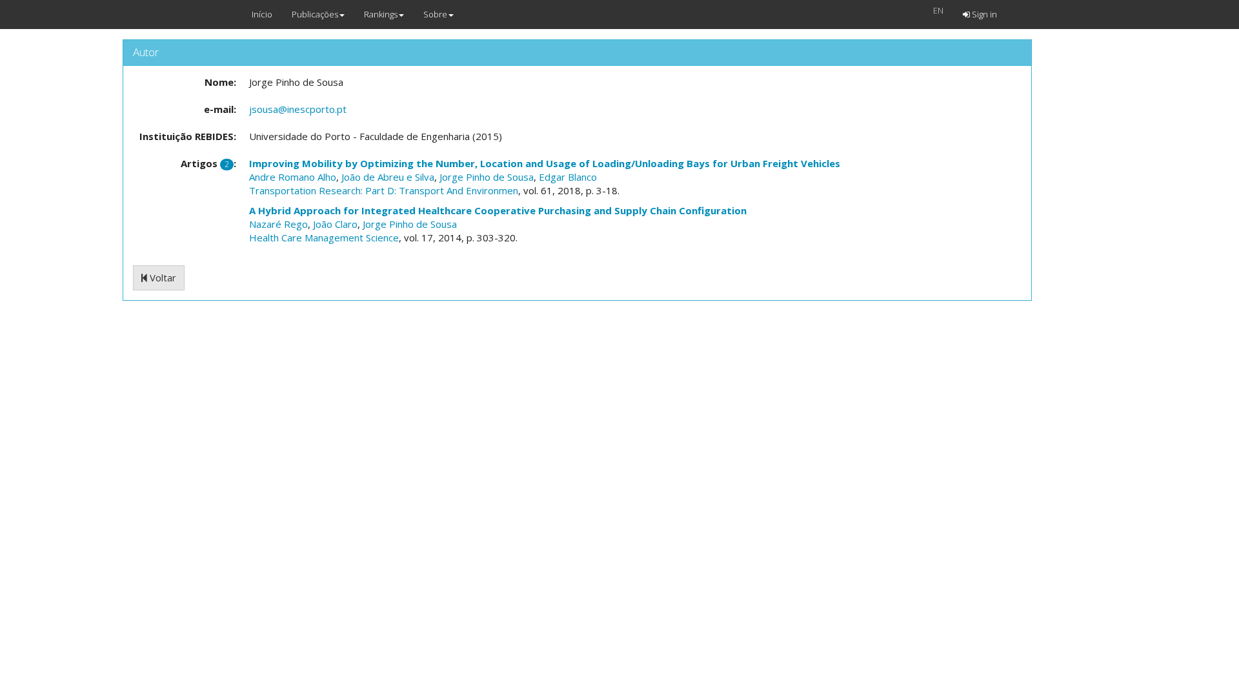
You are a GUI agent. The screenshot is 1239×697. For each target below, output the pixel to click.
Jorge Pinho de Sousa (486, 176)
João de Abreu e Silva (387, 176)
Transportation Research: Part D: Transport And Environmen (383, 190)
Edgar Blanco (568, 176)
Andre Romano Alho (292, 176)
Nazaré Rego (278, 223)
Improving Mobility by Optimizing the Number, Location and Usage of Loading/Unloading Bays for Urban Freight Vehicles (544, 163)
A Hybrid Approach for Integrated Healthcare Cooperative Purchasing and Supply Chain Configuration (498, 210)
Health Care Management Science (324, 237)
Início (262, 14)
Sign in (983, 14)
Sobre (435, 14)
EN (938, 10)
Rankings (381, 14)
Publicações (315, 14)
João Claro (335, 223)
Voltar (161, 277)
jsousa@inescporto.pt (298, 109)
